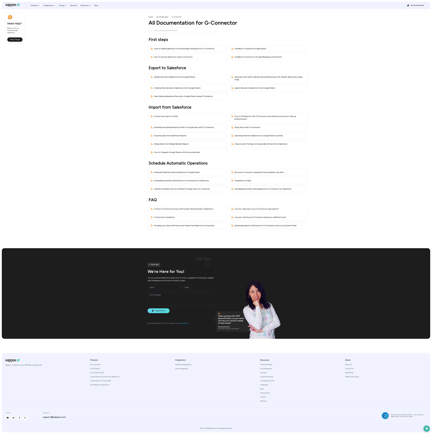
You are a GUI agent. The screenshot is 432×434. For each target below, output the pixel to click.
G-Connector (95, 369)
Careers (263, 397)
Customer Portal (266, 365)
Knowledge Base (162, 17)
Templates (264, 385)
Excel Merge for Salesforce (99, 385)
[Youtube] (7, 417)
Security (263, 373)
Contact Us (349, 369)
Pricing (61, 5)
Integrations (48, 5)
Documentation (266, 369)
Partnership (349, 373)
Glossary (263, 401)
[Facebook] (19, 417)
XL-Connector (95, 365)
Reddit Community (352, 377)
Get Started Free (417, 5)
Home (151, 17)
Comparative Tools (267, 381)
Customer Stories (266, 377)
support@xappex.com (54, 417)
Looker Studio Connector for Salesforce (104, 377)
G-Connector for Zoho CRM (100, 381)
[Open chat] (426, 428)
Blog (96, 5)
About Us (73, 5)
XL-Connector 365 (97, 373)
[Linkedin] (13, 417)
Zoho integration (181, 369)
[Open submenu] (39, 5)
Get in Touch (15, 39)
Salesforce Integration (183, 365)
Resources (85, 5)
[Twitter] (25, 417)
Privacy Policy (184, 323)
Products (34, 5)
